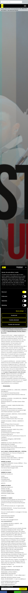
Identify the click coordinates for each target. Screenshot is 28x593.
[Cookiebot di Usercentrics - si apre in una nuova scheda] (17, 267)
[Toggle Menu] (25, 6)
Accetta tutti (14, 315)
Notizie (2, 8)
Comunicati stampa (15, 8)
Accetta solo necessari (14, 324)
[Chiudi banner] (25, 267)
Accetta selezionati (14, 320)
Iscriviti (23, 589)
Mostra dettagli (20, 311)
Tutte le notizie (7, 8)
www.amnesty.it (16, 569)
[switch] (24, 296)
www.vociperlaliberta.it (6, 521)
